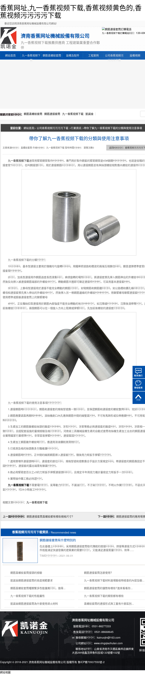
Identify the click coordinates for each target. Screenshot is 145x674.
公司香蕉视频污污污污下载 (114, 55)
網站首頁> (30, 128)
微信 (139, 385)
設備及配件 (72, 55)
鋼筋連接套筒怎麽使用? (98, 572)
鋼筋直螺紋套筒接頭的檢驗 (26, 572)
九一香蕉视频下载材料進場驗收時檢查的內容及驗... (114, 580)
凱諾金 (89, 114)
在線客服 (139, 372)
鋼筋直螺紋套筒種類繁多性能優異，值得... (38, 588)
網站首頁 (10, 55)
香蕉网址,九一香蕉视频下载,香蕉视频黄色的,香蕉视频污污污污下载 (71, 11)
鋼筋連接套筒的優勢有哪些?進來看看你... (108, 588)
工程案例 (93, 55)
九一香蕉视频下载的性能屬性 (27, 596)
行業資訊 (76, 128)
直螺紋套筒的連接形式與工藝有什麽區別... (109, 603)
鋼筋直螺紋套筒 (52, 55)
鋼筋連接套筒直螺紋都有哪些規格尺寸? (50, 516)
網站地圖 (5, 672)
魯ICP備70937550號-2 (91, 662)
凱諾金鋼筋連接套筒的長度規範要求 (31, 580)
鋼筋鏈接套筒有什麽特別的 (58, 540)
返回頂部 (139, 398)
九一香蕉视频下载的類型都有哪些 (104, 596)
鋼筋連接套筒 (52, 114)
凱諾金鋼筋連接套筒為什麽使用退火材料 (34, 603)
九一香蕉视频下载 (31, 55)
